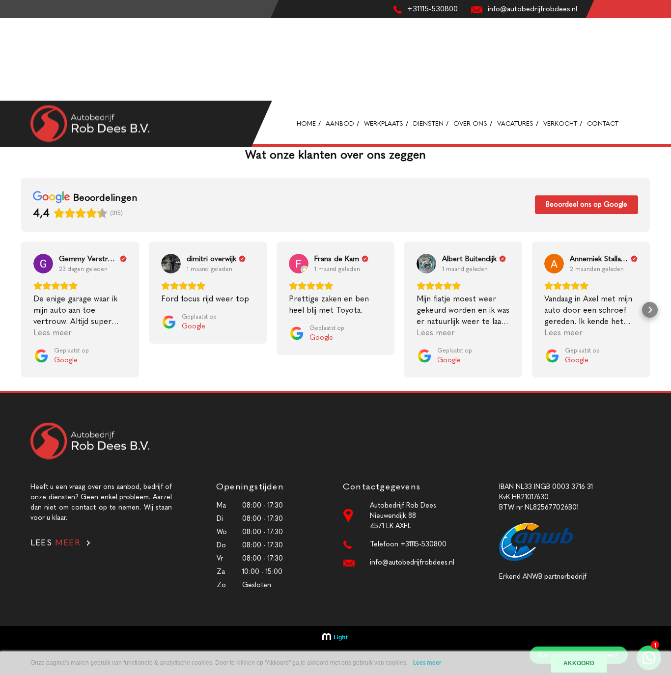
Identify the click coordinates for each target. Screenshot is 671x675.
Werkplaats (16, 44)
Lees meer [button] (52, 332)
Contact (13, 95)
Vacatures (15, 75)
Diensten (14, 54)
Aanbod (12, 33)
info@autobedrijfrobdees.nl (412, 562)
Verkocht (14, 85)
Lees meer (427, 663)
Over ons (14, 64)
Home (9, 23)
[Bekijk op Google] (43, 263)
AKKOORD (578, 663)
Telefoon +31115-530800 (408, 544)
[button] (21, 310)
